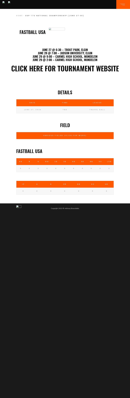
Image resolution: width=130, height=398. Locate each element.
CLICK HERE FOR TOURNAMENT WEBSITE (65, 68)
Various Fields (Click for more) (65, 135)
